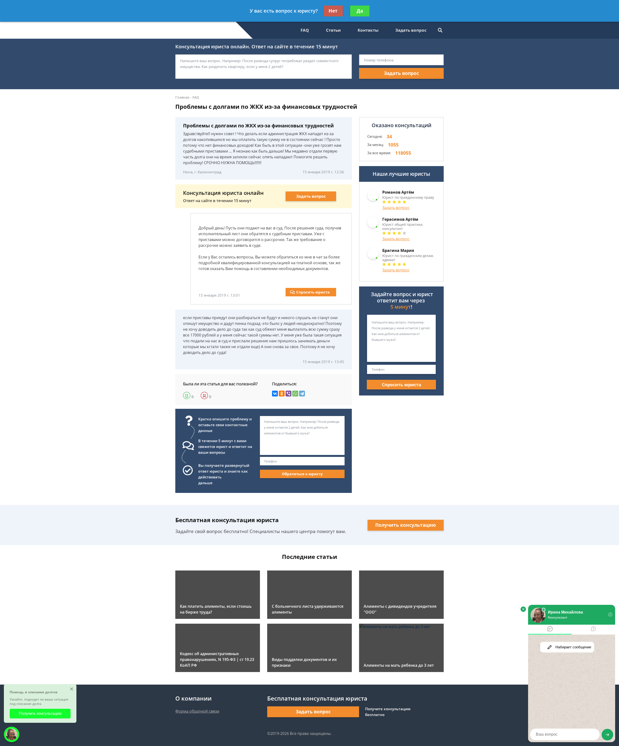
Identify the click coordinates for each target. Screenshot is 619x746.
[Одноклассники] (282, 393)
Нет (333, 11)
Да (360, 11)
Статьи (333, 30)
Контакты (368, 30)
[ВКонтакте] (275, 393)
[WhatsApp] (295, 393)
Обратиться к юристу (302, 473)
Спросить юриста (313, 292)
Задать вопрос (411, 30)
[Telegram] (302, 393)
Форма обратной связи (197, 711)
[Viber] (288, 393)
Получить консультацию (405, 525)
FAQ (305, 30)
